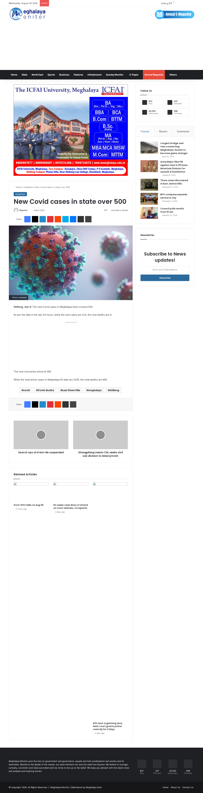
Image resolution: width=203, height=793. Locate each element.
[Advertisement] (101, 46)
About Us (175, 787)
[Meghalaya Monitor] (28, 14)
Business (64, 74)
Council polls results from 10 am (172, 210)
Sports (51, 74)
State (24, 74)
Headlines (28, 187)
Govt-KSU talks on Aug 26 (28, 505)
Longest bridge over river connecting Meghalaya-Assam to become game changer (174, 148)
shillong (114, 390)
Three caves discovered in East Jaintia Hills (174, 182)
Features (78, 74)
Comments (183, 131)
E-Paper (134, 74)
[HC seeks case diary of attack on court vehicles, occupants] (70, 492)
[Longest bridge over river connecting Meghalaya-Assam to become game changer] (149, 148)
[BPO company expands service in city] (149, 199)
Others (173, 74)
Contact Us (187, 787)
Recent (163, 131)
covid (26, 390)
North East (37, 74)
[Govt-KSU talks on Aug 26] (31, 492)
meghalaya (95, 390)
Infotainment (95, 74)
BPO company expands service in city (173, 196)
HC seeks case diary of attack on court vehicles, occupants (70, 506)
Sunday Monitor (114, 74)
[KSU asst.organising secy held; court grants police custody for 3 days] (110, 601)
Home (14, 74)
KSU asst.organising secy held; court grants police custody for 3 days (107, 726)
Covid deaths (46, 390)
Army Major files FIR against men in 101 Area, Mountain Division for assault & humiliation (174, 166)
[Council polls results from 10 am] (149, 213)
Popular (145, 131)
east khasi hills (71, 390)
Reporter (23, 210)
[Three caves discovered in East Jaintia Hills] (149, 185)
